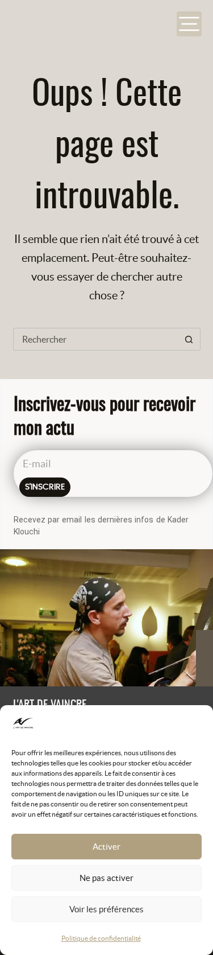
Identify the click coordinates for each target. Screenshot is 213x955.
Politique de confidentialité (101, 938)
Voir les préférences (106, 909)
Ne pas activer (106, 878)
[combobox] (96, 339)
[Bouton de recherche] (189, 339)
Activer (106, 846)
